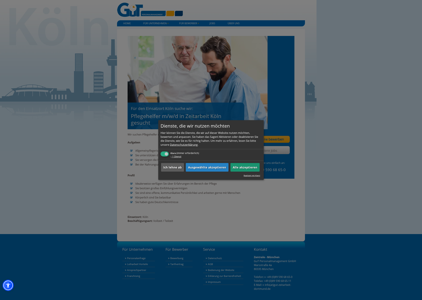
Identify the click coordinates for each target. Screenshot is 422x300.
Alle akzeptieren (245, 167)
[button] (8, 285)
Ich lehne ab (172, 167)
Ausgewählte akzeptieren (207, 167)
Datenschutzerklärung (184, 145)
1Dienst (175, 156)
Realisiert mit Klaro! (252, 175)
